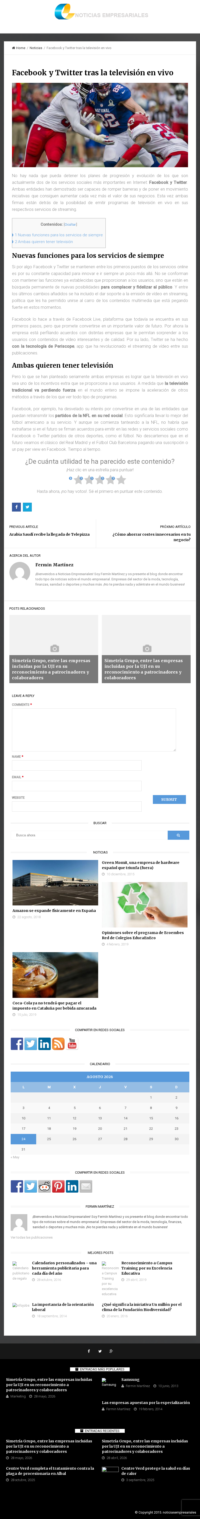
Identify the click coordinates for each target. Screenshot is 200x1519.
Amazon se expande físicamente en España (54, 910)
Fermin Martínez (138, 1386)
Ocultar (70, 224)
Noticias (36, 48)
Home (20, 48)
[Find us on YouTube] (72, 1044)
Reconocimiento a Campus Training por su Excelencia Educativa (146, 1268)
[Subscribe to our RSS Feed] (58, 1044)
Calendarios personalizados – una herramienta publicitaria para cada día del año (64, 1268)
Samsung (130, 1379)
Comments (22, 705)
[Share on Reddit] (44, 1186)
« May (15, 1157)
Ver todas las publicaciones (32, 1237)
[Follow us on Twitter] (30, 1044)
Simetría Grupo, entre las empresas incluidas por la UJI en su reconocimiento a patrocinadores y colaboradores (49, 1384)
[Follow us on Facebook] (17, 1044)
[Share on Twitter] (30, 1186)
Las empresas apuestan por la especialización (146, 1402)
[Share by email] (86, 1186)
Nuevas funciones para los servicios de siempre (59, 235)
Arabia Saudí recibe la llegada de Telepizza (49, 534)
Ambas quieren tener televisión (44, 241)
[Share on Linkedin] (72, 1186)
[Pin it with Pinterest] (58, 1186)
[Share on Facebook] (17, 1186)
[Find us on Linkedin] (44, 1044)
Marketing (18, 1396)
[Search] (178, 835)
